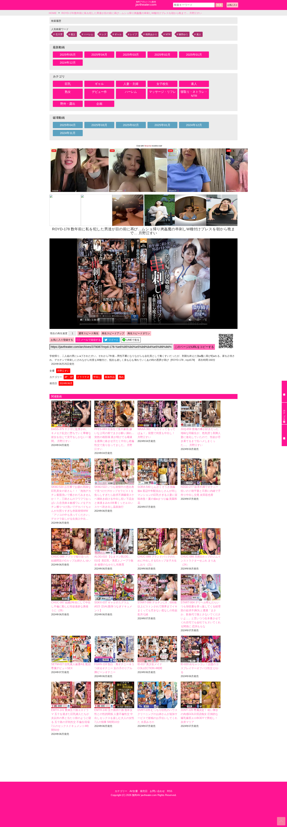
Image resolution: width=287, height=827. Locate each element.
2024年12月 (68, 62)
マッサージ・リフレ (162, 91)
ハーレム (88, 34)
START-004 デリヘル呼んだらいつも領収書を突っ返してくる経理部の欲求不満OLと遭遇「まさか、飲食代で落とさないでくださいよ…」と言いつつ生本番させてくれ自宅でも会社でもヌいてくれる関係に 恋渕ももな (201, 614)
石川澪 (58, 34)
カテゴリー (121, 791)
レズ (104, 34)
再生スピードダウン (139, 333)
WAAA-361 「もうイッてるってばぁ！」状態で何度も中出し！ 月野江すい (156, 433)
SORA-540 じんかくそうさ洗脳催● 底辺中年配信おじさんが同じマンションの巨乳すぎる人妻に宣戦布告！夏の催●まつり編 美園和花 (157, 494)
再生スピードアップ (113, 333)
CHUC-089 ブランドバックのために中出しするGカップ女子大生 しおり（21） (157, 560)
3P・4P (68, 377)
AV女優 (134, 791)
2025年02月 (162, 54)
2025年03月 (131, 54)
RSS (169, 791)
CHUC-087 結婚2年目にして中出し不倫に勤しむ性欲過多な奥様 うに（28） (71, 606)
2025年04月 (99, 54)
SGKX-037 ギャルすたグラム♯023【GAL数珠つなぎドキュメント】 (113, 606)
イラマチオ (83, 377)
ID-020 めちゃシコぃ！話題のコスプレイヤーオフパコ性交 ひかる (200, 668)
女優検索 (284, 391)
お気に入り (232, 5)
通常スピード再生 (88, 333)
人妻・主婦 (130, 84)
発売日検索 (284, 435)
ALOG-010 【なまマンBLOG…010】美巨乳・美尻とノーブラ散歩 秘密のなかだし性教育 (113, 560)
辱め (121, 377)
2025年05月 (68, 54)
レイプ (133, 34)
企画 (99, 103)
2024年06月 (65, 383)
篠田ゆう (183, 34)
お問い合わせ (157, 791)
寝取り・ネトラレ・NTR (194, 93)
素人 (198, 34)
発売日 (143, 791)
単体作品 (110, 377)
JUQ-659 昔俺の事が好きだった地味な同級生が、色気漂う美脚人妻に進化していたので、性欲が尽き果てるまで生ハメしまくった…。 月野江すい (201, 437)
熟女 (68, 91)
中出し (97, 377)
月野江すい (63, 370)
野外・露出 (67, 103)
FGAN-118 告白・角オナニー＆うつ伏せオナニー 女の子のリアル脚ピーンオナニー (114, 668)
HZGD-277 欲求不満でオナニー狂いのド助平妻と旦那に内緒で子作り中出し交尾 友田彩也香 (201, 490)
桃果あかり (151, 34)
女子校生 (162, 84)
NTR (168, 34)
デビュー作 (99, 91)
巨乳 (68, 84)
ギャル (118, 34)
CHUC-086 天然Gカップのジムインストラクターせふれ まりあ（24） (201, 560)
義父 (73, 34)
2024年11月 (68, 133)
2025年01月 (194, 54)
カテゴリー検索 (284, 413)
